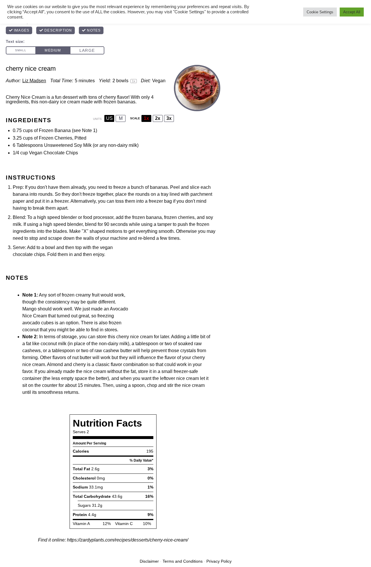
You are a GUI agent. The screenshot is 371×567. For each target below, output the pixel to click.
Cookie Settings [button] (320, 12)
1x (146, 118)
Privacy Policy (219, 561)
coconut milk (53, 343)
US (109, 118)
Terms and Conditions (183, 561)
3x (169, 118)
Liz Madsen (34, 80)
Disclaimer (149, 561)
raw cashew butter (113, 350)
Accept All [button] (351, 12)
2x (157, 118)
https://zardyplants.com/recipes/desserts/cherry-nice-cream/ (127, 539)
